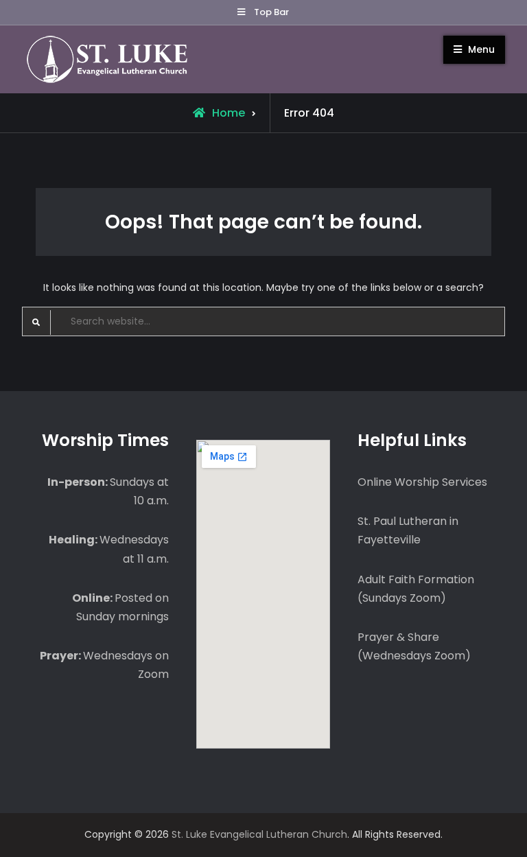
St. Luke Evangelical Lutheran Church (259, 834)
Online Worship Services (422, 482)
